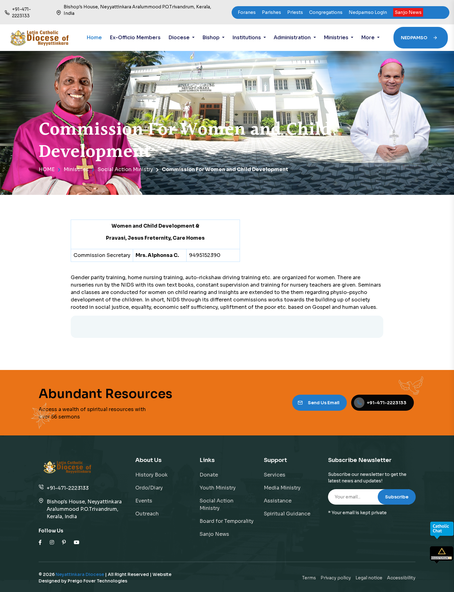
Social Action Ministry (125, 169)
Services (274, 475)
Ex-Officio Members (135, 37)
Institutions (247, 37)
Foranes (247, 12)
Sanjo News (408, 12)
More (368, 37)
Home (94, 37)
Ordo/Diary (149, 488)
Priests (295, 12)
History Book (151, 475)
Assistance (278, 501)
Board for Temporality (227, 521)
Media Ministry (282, 488)
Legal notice (368, 578)
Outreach (147, 513)
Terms (309, 578)
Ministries (337, 37)
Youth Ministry (218, 488)
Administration (293, 37)
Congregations (326, 12)
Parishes (271, 12)
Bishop (211, 37)
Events (143, 501)
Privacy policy (336, 578)
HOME (47, 169)
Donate (209, 475)
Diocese (179, 37)
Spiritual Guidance (287, 513)
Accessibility (401, 578)
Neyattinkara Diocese (80, 574)
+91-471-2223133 (68, 488)
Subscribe (396, 497)
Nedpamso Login (368, 12)
